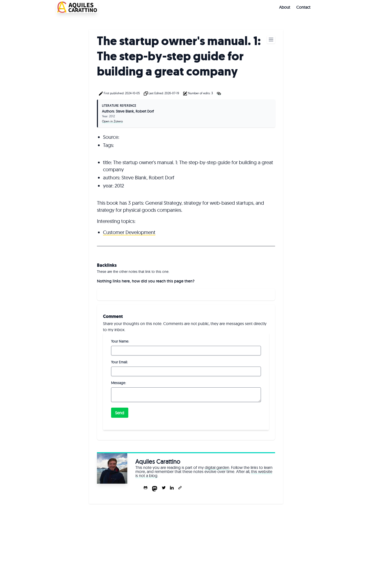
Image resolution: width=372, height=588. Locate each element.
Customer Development (129, 232)
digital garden (217, 467)
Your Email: (119, 362)
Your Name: (120, 341)
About (284, 7)
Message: (118, 383)
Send (119, 412)
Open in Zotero (112, 121)
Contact (303, 7)
